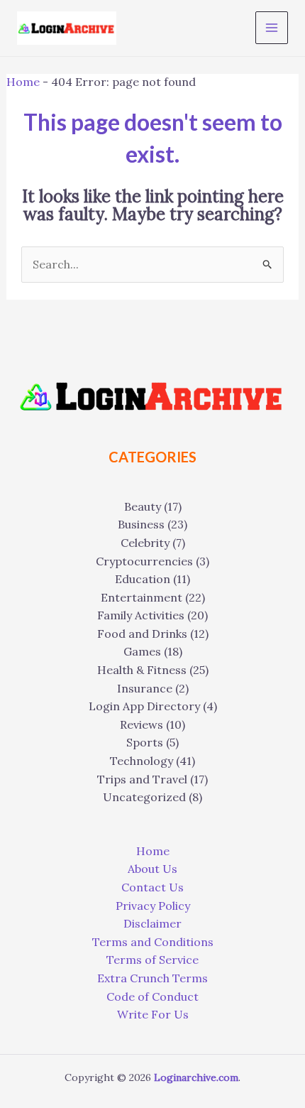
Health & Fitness (142, 670)
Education (142, 579)
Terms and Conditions (153, 942)
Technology (141, 761)
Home (23, 82)
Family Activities (140, 615)
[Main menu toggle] (271, 27)
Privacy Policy (153, 905)
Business (141, 524)
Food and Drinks (142, 633)
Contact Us (152, 887)
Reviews (141, 724)
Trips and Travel (142, 779)
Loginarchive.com (196, 1077)
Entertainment (141, 597)
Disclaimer (152, 923)
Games (142, 651)
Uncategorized (144, 797)
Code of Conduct (152, 996)
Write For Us (153, 1014)
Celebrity (145, 543)
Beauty (142, 506)
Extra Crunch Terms (152, 978)
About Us (152, 869)
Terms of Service (152, 959)
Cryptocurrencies (144, 561)
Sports (144, 742)
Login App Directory (144, 706)
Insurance (144, 688)
